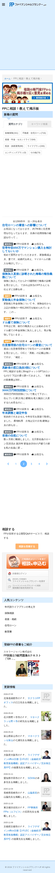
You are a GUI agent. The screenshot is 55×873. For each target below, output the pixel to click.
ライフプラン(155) (36, 146)
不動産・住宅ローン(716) (34, 133)
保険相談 (9, 613)
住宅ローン (10, 625)
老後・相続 (10, 619)
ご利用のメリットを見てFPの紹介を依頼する (28, 561)
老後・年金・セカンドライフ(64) (20, 139)
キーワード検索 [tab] (39, 124)
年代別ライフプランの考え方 (20, 607)
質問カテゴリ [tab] (16, 124)
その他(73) (35, 152)
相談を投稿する (27, 546)
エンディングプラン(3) (15, 152)
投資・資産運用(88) (14, 146)
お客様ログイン (28, 573)
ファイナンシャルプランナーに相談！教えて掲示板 (28, 586)
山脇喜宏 (32, 793)
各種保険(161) (11, 133)
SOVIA (31, 778)
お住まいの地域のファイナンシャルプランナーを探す (28, 580)
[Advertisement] (27, 41)
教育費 (8, 631)
